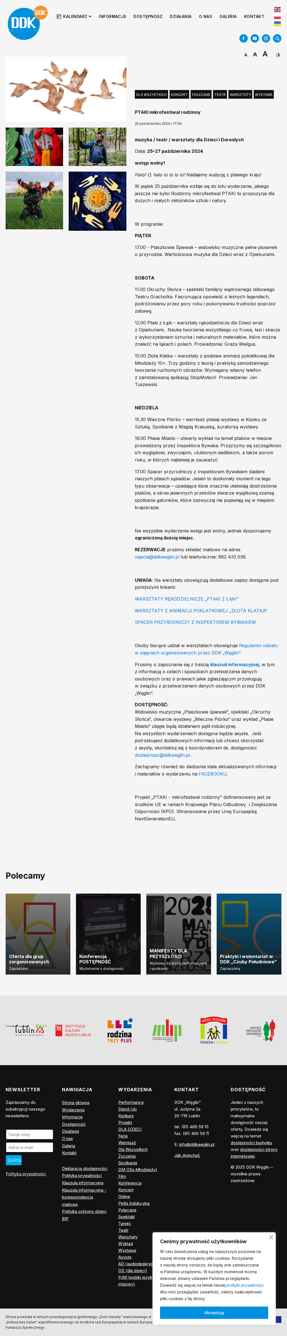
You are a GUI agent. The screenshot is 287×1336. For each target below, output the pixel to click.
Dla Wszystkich (151, 95)
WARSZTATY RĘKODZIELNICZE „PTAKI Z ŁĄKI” (187, 599)
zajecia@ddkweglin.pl (157, 557)
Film (122, 1176)
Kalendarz (75, 16)
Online (124, 1196)
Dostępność (148, 16)
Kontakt (254, 16)
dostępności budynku (251, 1142)
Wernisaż (127, 1142)
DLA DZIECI (130, 1129)
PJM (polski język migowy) (135, 1281)
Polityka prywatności (26, 1173)
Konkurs (126, 1115)
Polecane (201, 95)
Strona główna (75, 1102)
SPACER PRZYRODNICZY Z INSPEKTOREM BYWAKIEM (195, 622)
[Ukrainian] (277, 23)
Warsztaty (240, 95)
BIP (65, 1218)
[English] (277, 9)
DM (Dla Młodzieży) (137, 1169)
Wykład (125, 1243)
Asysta (124, 1257)
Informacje (112, 16)
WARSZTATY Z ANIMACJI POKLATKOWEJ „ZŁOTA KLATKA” (201, 610)
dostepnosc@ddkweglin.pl (162, 755)
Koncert (179, 95)
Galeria (228, 16)
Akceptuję (214, 1312)
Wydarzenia (73, 1110)
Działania (181, 16)
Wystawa (263, 95)
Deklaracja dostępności (84, 1168)
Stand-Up (127, 1109)
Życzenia (127, 1156)
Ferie (123, 1136)
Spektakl (126, 1216)
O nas (205, 16)
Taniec (124, 1223)
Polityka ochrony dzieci (84, 1211)
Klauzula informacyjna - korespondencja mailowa (84, 1197)
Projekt (125, 1122)
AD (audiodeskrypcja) (139, 1263)
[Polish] (277, 16)
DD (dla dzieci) (132, 1270)
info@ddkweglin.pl (196, 1144)
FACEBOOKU (212, 774)
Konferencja (130, 1183)
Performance (131, 1102)
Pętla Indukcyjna (134, 1203)
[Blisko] (271, 1237)
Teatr (220, 95)
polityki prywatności (245, 1285)
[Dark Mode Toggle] (277, 53)
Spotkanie (127, 1163)
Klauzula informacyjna (82, 1182)
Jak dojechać (187, 1155)
